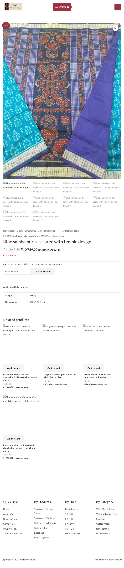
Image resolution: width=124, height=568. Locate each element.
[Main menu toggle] (117, 7)
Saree (12, 231)
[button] (116, 28)
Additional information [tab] (15, 287)
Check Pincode (43, 271)
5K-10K (7, 235)
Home (6, 231)
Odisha (20, 231)
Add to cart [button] (13, 367)
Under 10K (39, 235)
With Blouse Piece (55, 235)
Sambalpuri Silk (31, 231)
